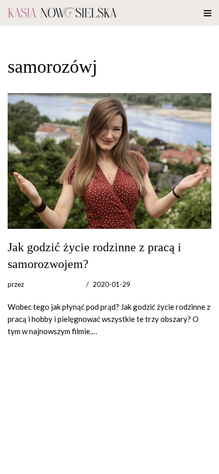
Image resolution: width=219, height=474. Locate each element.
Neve (16, 463)
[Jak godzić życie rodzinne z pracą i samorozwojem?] (109, 161)
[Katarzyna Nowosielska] (62, 12)
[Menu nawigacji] (207, 12)
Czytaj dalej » (121, 331)
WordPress (92, 463)
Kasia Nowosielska (53, 284)
